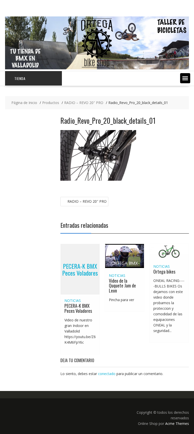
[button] (185, 78)
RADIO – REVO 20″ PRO (87, 201)
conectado (106, 373)
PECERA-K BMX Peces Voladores (80, 269)
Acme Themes (177, 423)
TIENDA (20, 78)
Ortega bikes (164, 271)
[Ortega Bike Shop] (97, 68)
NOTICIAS (72, 300)
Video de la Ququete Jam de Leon (122, 285)
